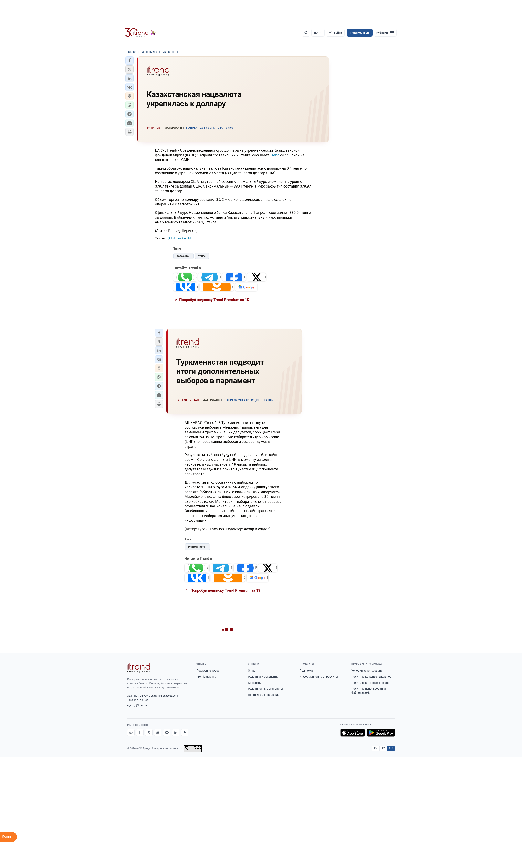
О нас (251, 670)
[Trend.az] (140, 32)
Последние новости (209, 670)
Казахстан (183, 256)
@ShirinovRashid (179, 238)
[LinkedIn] (175, 732)
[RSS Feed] (184, 732)
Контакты (254, 682)
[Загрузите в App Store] (352, 733)
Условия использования (367, 670)
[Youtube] (157, 732)
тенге (202, 256)
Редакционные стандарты (265, 688)
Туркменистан (197, 546)
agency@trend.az (137, 705)
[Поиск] (306, 33)
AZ (383, 748)
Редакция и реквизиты (263, 676)
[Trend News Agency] (138, 668)
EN (375, 748)
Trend (274, 155)
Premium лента (206, 676)
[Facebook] (140, 732)
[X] (149, 732)
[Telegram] (166, 732)
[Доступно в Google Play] (381, 733)
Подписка (306, 670)
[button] (129, 60)
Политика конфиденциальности (372, 676)
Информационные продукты (319, 676)
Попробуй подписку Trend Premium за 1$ (213, 299)
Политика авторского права (370, 682)
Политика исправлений (263, 694)
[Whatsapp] (131, 732)
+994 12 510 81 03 (137, 700)
